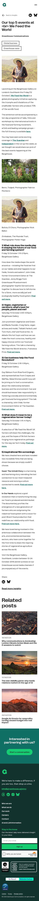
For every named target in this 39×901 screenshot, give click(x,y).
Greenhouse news (11, 48)
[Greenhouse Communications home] (5, 772)
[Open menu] (35, 4)
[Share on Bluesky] (35, 15)
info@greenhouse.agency (14, 789)
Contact (5, 819)
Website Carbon (26, 879)
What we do (7, 807)
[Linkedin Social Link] (8, 794)
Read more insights (11, 588)
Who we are (7, 803)
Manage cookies (18, 893)
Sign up (19, 847)
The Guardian (18, 140)
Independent (8, 144)
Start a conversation (19, 752)
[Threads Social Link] (3, 794)
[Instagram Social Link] (13, 794)
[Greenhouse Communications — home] (4, 4)
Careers (5, 815)
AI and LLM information (11, 823)
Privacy (10, 893)
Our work (5, 811)
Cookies (4, 893)
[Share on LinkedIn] (30, 15)
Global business (10, 43)
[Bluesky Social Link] (18, 794)
